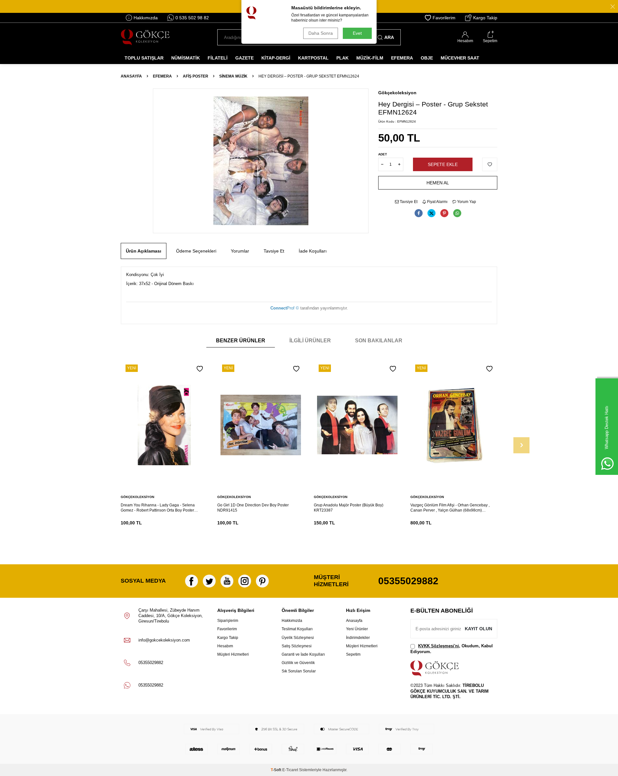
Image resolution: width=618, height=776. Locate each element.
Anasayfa (131, 76)
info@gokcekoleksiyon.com (164, 640)
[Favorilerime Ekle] (200, 369)
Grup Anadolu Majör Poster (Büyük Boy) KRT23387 (348, 508)
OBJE (427, 57)
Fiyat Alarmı (436, 201)
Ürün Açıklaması (143, 251)
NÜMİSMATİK (185, 57)
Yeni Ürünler (357, 629)
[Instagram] (244, 581)
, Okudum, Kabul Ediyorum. (451, 648)
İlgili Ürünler (310, 340)
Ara (389, 37)
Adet (382, 154)
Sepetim (353, 654)
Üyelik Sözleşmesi (298, 637)
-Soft (276, 770)
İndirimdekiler (358, 637)
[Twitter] (209, 581)
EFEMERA (402, 57)
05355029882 (408, 581)
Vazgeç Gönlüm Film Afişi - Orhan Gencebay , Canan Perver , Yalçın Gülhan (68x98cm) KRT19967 (450, 508)
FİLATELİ (218, 57)
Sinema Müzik (233, 76)
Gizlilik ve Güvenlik (298, 663)
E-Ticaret (290, 770)
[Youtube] (226, 581)
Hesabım (225, 646)
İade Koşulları (313, 251)
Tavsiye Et (408, 201)
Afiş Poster (195, 76)
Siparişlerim (227, 620)
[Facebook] (191, 581)
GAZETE (244, 57)
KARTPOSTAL (313, 57)
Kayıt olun (478, 628)
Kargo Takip (485, 17)
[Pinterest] (262, 581)
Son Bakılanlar (378, 340)
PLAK (342, 57)
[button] (521, 445)
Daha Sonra (320, 33)
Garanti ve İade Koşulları (303, 654)
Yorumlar (240, 251)
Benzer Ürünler (240, 340)
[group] (260, 161)
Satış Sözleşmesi (297, 646)
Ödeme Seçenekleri (196, 251)
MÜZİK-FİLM (369, 57)
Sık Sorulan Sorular (299, 671)
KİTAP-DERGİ (275, 57)
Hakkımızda (146, 17)
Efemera (162, 76)
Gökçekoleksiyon (397, 92)
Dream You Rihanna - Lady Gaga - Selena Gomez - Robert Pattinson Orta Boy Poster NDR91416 (158, 508)
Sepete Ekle (443, 164)
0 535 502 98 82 (192, 17)
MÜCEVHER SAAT (460, 57)
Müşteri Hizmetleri (233, 654)
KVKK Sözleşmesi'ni (438, 645)
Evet (357, 33)
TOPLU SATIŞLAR (144, 57)
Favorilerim (444, 17)
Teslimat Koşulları (297, 629)
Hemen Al (437, 182)
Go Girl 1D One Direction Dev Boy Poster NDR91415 (253, 508)
